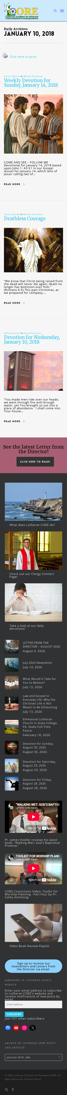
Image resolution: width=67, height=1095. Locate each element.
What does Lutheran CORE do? (32, 525)
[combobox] (33, 1057)
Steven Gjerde (12, 214)
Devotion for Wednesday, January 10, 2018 (32, 339)
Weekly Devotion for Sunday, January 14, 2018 (31, 82)
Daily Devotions (32, 333)
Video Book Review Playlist (29, 946)
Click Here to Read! (35, 461)
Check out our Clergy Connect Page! (31, 575)
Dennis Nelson (12, 76)
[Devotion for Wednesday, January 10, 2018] (33, 396)
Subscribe (14, 1014)
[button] (62, 10)
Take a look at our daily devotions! (26, 627)
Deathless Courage (25, 218)
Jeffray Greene (12, 333)
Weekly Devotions (33, 76)
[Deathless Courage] (33, 278)
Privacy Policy (32, 1079)
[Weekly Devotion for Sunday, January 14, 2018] (33, 159)
